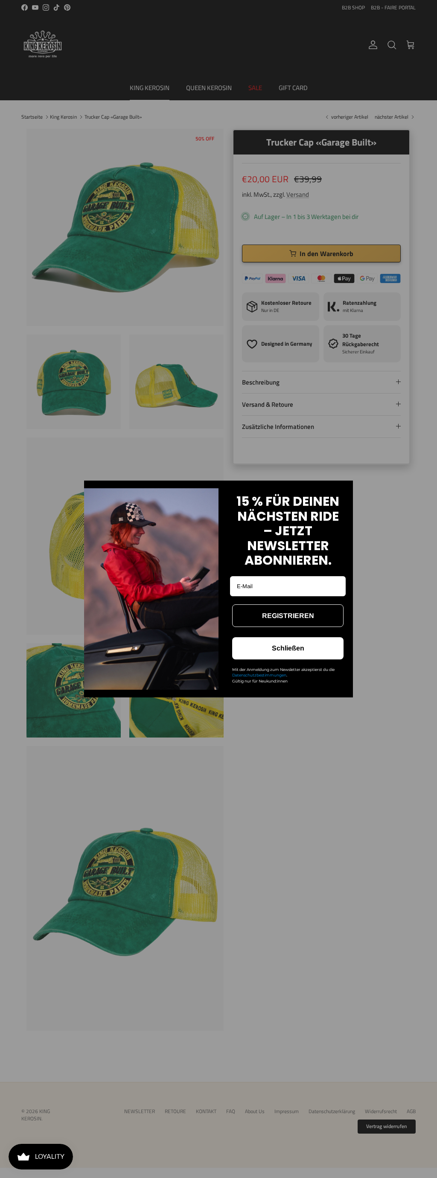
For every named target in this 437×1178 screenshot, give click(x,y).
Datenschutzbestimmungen (259, 675)
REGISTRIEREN (288, 615)
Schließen (288, 648)
